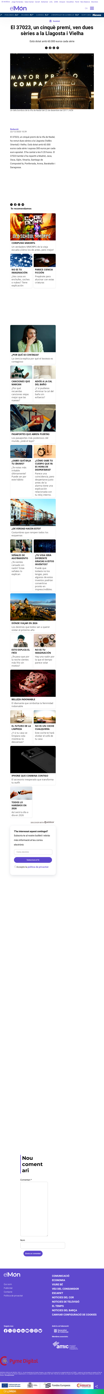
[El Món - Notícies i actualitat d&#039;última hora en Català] (13, 12)
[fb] (6, 1332)
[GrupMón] (52, 1391)
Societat (56, 21)
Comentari (26, 1180)
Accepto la (32, 867)
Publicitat (8, 1288)
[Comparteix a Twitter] (46, 48)
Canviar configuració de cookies (74, 1314)
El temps (58, 1306)
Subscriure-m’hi (33, 860)
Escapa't (57, 1293)
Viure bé (57, 1284)
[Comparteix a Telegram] (57, 48)
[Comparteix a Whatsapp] (54, 48)
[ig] (14, 1332)
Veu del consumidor (65, 1288)
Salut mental (29, 2)
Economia (58, 1280)
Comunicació (60, 1275)
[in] (23, 1332)
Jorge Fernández (17, 2)
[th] (36, 1332)
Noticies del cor (63, 1297)
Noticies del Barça (64, 1310)
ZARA (56, 2)
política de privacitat (38, 867)
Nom (22, 1240)
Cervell (37, 2)
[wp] (32, 1332)
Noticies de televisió (65, 1301)
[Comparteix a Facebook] (50, 48)
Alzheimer (44, 2)
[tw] (10, 1332)
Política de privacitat (13, 1295)
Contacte (8, 1292)
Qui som (8, 1284)
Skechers (94, 2)
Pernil (77, 2)
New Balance (85, 2)
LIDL (51, 2)
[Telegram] (19, 1332)
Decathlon (70, 2)
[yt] (27, 1332)
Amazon (62, 2)
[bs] (40, 1332)
